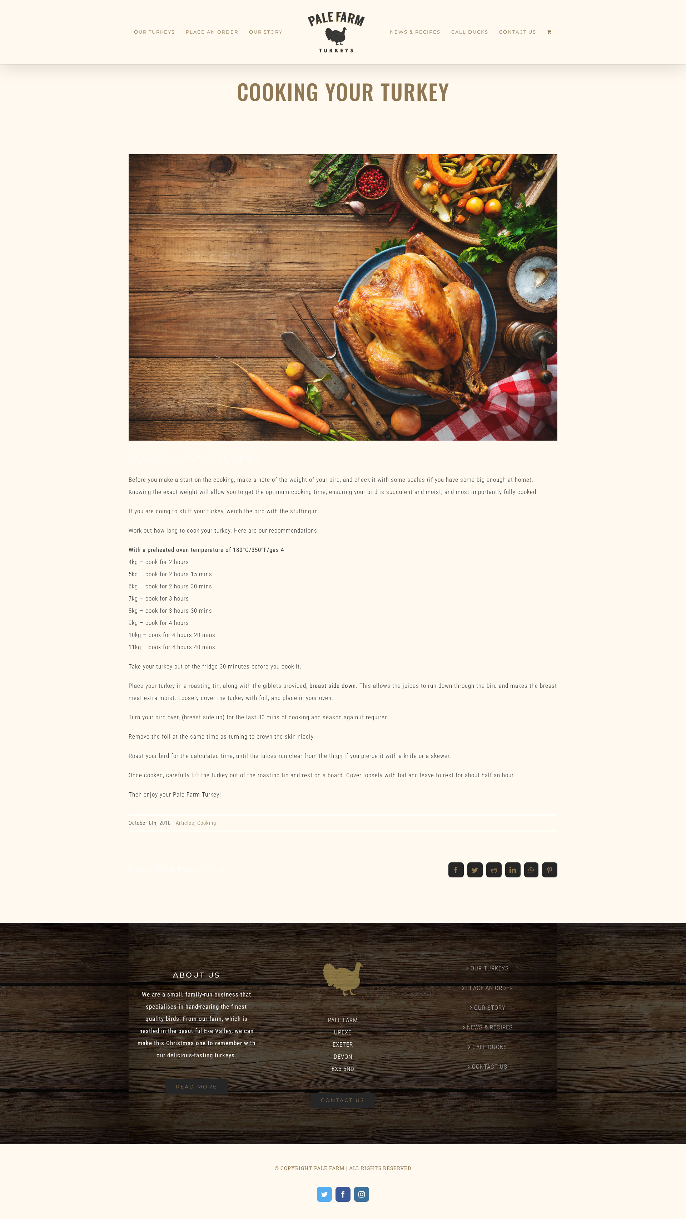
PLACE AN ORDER (489, 988)
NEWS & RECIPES (490, 1027)
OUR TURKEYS (490, 968)
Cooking (206, 823)
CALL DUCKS (489, 1047)
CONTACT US (489, 1066)
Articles (185, 823)
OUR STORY (490, 1007)
